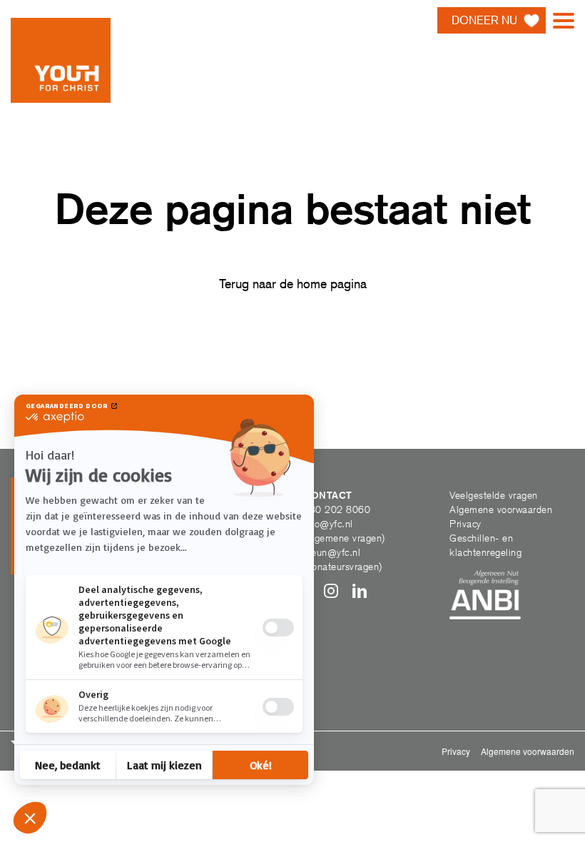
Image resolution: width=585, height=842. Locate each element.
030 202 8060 (336, 509)
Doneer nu (484, 20)
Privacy (465, 523)
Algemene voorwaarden (500, 509)
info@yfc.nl (328, 523)
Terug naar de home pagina (293, 283)
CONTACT (327, 495)
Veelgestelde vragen (493, 495)
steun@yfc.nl (331, 552)
